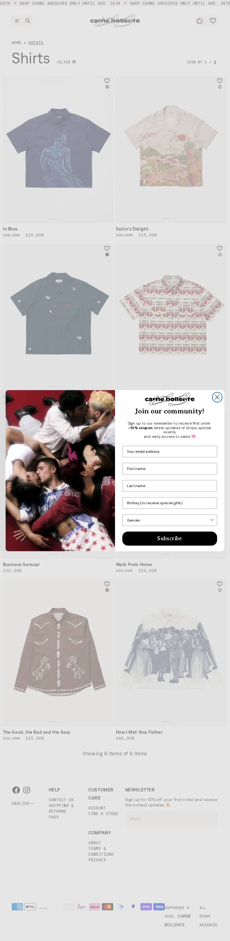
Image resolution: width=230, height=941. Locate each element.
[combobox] (168, 520)
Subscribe (169, 538)
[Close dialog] (217, 397)
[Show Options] (212, 520)
